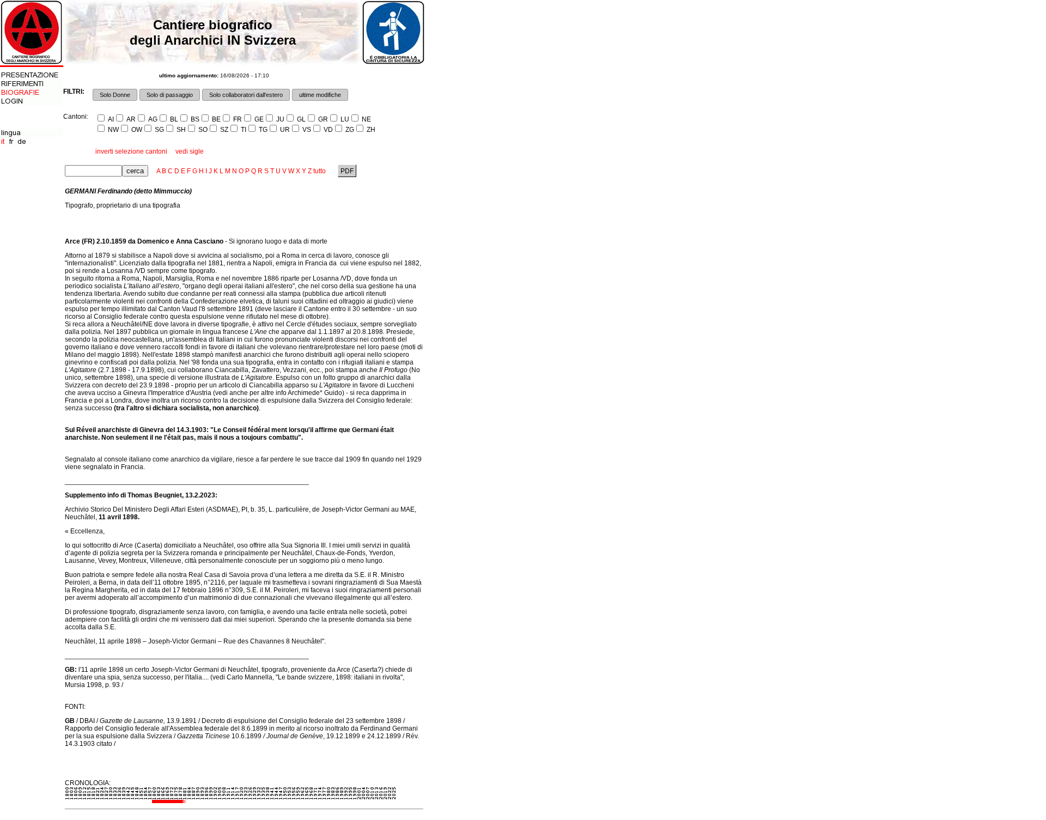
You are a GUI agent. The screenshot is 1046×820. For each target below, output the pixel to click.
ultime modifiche (320, 95)
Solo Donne (115, 95)
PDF (347, 171)
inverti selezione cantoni (131, 151)
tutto (319, 171)
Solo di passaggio (170, 95)
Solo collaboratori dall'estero (246, 95)
